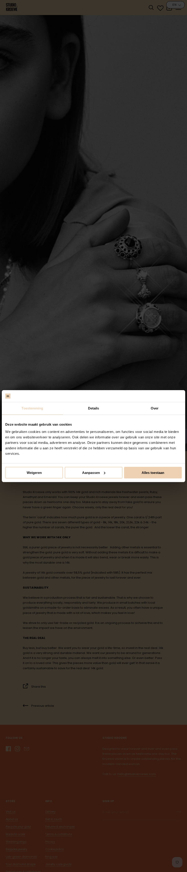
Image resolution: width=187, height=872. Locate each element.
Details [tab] (93, 408)
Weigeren (34, 473)
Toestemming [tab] (32, 408)
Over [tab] (154, 408)
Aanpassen (91, 473)
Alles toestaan (153, 473)
